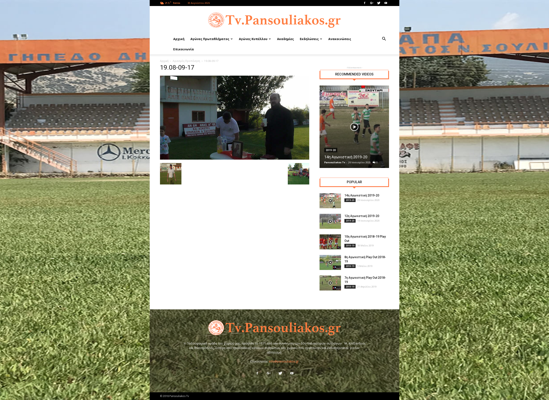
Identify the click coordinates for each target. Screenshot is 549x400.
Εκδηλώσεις (309, 39)
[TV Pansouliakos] (274, 20)
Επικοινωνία (183, 49)
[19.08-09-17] (234, 158)
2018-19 (350, 245)
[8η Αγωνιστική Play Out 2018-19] (330, 262)
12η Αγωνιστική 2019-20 (361, 216)
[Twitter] (379, 3)
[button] (384, 39)
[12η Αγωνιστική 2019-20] (330, 221)
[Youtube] (386, 3)
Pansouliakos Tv (334, 162)
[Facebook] (364, 3)
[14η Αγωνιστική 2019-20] (354, 126)
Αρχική (178, 39)
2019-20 (331, 150)
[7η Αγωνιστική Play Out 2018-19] (330, 283)
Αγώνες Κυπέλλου (253, 39)
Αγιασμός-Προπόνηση (186, 61)
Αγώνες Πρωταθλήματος (209, 39)
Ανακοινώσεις (339, 39)
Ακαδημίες (285, 39)
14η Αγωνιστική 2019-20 (345, 157)
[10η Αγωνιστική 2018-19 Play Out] (330, 241)
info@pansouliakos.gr (284, 361)
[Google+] (371, 3)
